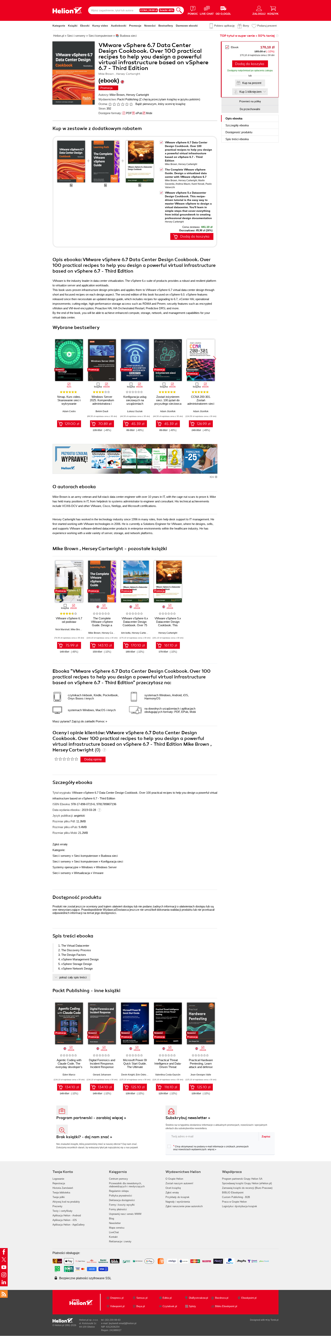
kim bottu (126, 633)
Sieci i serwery (61, 855)
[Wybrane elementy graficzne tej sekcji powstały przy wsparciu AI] (216, 477)
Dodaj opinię (93, 759)
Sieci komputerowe (86, 855)
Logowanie (58, 1178)
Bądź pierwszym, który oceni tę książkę (160, 104)
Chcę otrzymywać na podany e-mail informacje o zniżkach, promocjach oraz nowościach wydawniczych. (211, 1148)
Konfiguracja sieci (112, 861)
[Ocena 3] (118, 104)
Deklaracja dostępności (122, 1200)
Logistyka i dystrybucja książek (239, 1206)
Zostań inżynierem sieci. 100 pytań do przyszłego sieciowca (167, 400)
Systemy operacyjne (65, 867)
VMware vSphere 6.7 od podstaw (69, 620)
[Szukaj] (179, 10)
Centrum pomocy (118, 1178)
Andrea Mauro (182, 184)
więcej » (212, 1149)
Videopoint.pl (117, 1306)
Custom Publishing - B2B (236, 1197)
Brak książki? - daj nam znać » (84, 1137)
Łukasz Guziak (135, 411)
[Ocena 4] (122, 104)
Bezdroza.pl (221, 1297)
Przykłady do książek (177, 1197)
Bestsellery (165, 25)
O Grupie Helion (174, 1178)
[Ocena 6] (131, 104)
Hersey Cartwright (137, 94)
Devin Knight (128, 1074)
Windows (87, 867)
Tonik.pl (274, 1320)
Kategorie (58, 25)
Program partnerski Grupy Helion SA (242, 1178)
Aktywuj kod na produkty (66, 1201)
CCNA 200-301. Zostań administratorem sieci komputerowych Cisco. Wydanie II (200, 403)
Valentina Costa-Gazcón (167, 1074)
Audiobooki (118, 25)
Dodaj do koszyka (249, 64)
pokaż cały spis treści (73, 977)
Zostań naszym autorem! (179, 1183)
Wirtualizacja (82, 873)
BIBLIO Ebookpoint (232, 1192)
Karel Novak (198, 184)
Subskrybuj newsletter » (188, 1117)
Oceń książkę (173, 1188)
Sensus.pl (141, 1297)
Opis (233, 118)
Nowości (150, 25)
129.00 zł (72, 424)
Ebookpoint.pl (248, 1297)
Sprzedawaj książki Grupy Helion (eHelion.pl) (247, 1183)
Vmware (98, 873)
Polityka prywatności (120, 1195)
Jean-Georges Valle (200, 1074)
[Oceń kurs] (66, 759)
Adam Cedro (69, 411)
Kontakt (113, 1236)
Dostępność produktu (238, 132)
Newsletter (115, 1223)
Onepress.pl (117, 1297)
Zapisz (266, 1136)
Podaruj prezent (267, 25)
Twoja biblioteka (61, 1192)
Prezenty (57, 1206)
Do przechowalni (250, 109)
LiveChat (114, 1232)
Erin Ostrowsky (143, 1074)
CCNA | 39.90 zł (148, 10)
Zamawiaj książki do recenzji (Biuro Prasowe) (247, 1188)
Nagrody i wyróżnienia (178, 1201)
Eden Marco (69, 1074)
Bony (246, 25)
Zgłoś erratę (59, 844)
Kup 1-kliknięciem (250, 91)
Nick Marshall (62, 629)
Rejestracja (58, 1183)
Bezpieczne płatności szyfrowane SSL (85, 1278)
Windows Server (106, 867)
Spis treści (237, 139)
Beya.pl (140, 1306)
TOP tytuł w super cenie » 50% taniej (247, 36)
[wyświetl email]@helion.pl (122, 1323)
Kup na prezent (251, 82)
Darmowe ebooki (187, 25)
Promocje (135, 25)
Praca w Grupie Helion (234, 1201)
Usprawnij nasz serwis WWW (125, 1214)
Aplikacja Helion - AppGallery (68, 1224)
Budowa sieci (109, 855)
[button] (214, 359)
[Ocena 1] (110, 104)
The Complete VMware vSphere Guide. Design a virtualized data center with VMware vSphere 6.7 (186, 173)
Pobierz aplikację (224, 25)
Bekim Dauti (102, 411)
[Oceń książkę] (121, 104)
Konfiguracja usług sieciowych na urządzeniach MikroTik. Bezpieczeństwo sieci (134, 403)
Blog (111, 1218)
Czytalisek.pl (170, 1306)
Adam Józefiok (167, 411)
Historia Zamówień (62, 1188)
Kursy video (100, 25)
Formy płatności (118, 1209)
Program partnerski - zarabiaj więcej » (91, 1117)
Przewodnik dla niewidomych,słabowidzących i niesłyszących (127, 1185)
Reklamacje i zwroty (120, 1241)
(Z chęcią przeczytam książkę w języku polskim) (169, 99)
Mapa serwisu (116, 1227)
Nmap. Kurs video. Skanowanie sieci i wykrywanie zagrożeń (69, 402)
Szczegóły (237, 125)
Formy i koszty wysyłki (122, 1204)
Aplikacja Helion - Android (66, 1215)
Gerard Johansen (102, 1074)
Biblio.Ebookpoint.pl (226, 1306)
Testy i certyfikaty (62, 1210)
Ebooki (84, 25)
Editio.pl (167, 1297)
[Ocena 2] (114, 104)
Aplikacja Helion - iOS (64, 1220)
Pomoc (100, 721)
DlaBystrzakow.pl (198, 1297)
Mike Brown (117, 94)
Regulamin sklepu (119, 1191)
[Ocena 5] (127, 104)
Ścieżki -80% (167, 10)
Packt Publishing (127, 99)
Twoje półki (58, 1197)
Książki (72, 25)
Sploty (192, 1306)
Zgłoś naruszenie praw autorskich (184, 1206)
